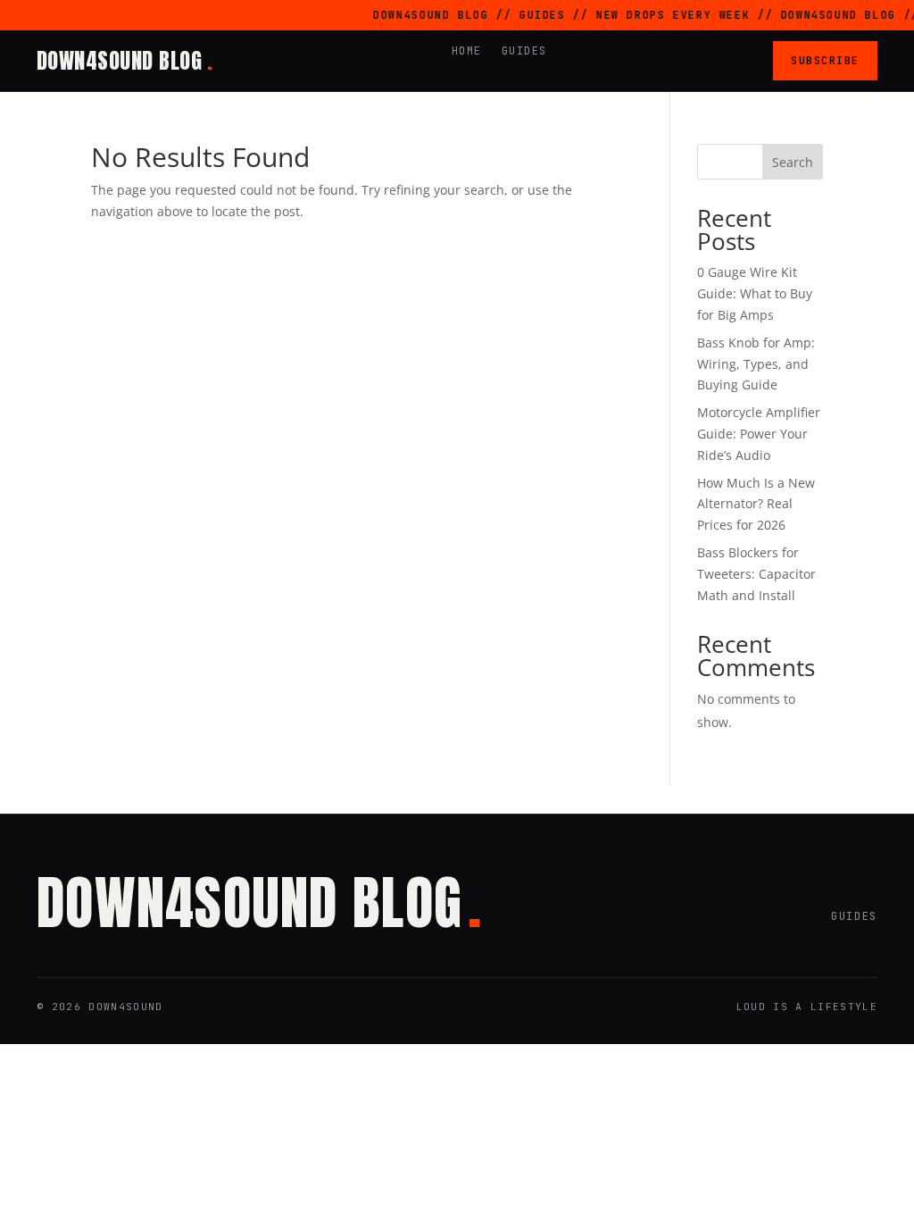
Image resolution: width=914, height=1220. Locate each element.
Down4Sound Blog (124, 61)
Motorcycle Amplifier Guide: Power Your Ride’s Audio (758, 434)
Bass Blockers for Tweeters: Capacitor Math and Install (756, 574)
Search (792, 162)
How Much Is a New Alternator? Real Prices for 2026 (756, 504)
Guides (524, 51)
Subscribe (825, 60)
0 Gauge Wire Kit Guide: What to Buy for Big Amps (754, 293)
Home (467, 51)
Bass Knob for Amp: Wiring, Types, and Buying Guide (756, 364)
